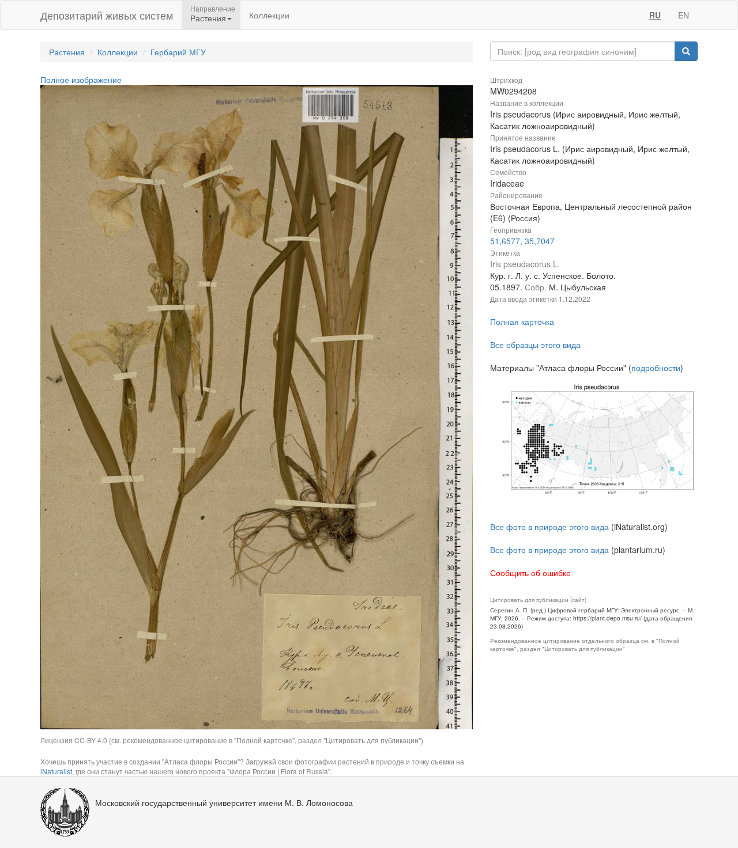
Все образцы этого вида (535, 344)
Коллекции (269, 15)
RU (655, 15)
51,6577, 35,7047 (522, 241)
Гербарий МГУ (178, 52)
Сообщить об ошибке (530, 572)
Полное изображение (81, 79)
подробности (655, 367)
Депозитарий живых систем (106, 14)
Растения (67, 52)
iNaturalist (56, 771)
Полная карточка (522, 321)
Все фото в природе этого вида (549, 526)
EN (683, 15)
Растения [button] (208, 18)
